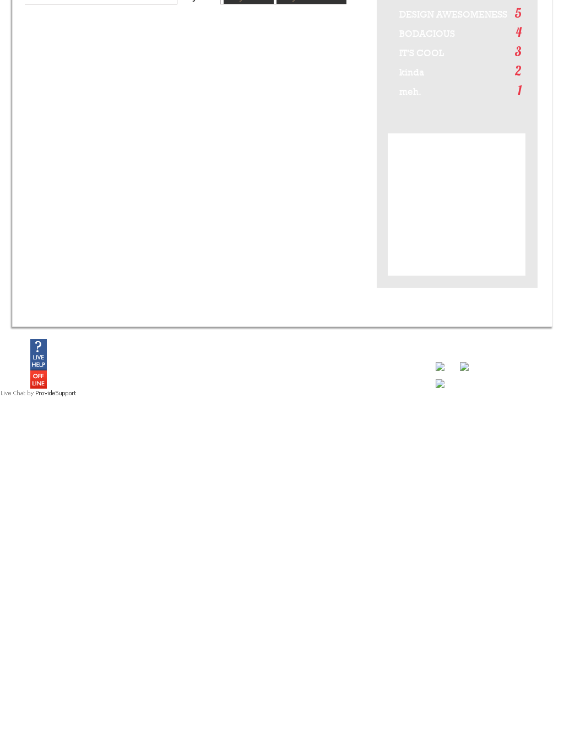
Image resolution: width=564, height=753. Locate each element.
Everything (224, 384)
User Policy (444, 463)
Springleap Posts (233, 402)
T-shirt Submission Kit (147, 412)
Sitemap (526, 463)
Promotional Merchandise (312, 402)
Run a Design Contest (307, 384)
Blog (215, 393)
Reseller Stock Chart (305, 440)
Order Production (300, 393)
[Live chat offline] (38, 386)
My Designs (383, 393)
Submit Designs (138, 393)
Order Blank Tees (70, 430)
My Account (383, 384)
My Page (379, 402)
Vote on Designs (139, 384)
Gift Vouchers (64, 421)
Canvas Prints (65, 412)
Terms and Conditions (389, 463)
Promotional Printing (304, 412)
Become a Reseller (303, 430)
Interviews (223, 430)
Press (216, 412)
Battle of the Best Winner (151, 402)
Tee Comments (230, 421)
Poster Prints (64, 402)
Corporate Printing (301, 421)
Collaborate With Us (145, 421)
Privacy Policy (488, 463)
